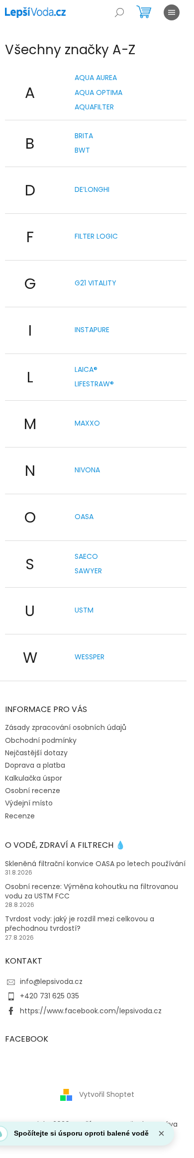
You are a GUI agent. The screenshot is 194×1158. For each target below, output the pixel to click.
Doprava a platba (35, 765)
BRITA (84, 136)
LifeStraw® (94, 384)
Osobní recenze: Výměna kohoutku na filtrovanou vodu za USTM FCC (91, 891)
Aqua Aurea (96, 78)
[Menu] (172, 12)
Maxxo (87, 423)
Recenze (20, 816)
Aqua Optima (98, 92)
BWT (82, 150)
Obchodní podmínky (41, 740)
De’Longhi (92, 189)
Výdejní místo (29, 803)
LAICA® (86, 369)
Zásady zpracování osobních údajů (65, 727)
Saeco (86, 556)
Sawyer (88, 571)
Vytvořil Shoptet (106, 1094)
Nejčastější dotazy (36, 753)
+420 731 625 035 (49, 996)
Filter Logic (96, 236)
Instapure (92, 330)
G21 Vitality (95, 283)
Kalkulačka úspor (33, 778)
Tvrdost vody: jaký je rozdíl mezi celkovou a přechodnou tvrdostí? (79, 923)
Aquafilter (94, 107)
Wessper (89, 657)
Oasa (84, 517)
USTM (84, 610)
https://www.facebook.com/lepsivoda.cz (91, 1011)
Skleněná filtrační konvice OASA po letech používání (95, 864)
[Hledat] (119, 12)
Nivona (87, 470)
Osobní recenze (32, 791)
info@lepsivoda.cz (51, 981)
